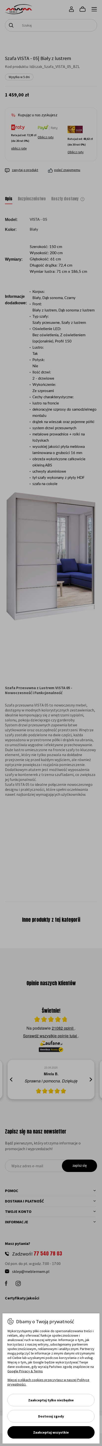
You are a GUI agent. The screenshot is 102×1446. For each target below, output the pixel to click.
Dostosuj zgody (51, 1416)
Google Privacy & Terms (25, 1371)
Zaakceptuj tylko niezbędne (51, 1400)
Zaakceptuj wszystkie (51, 1432)
